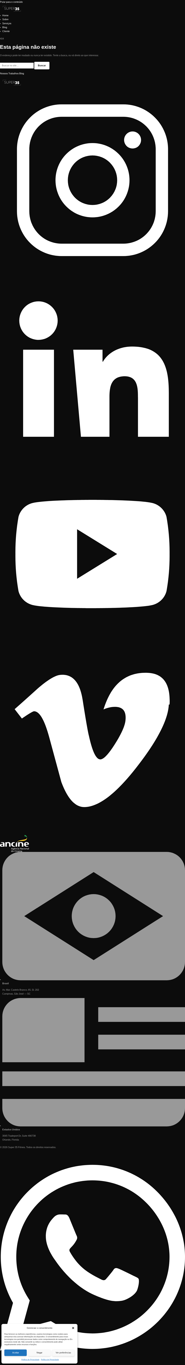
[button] (73, 1328)
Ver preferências (63, 1352)
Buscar (42, 65)
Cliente (6, 31)
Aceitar (15, 1352)
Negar (39, 1352)
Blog (4, 27)
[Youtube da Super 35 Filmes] (92, 646)
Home (5, 15)
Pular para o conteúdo (11, 2)
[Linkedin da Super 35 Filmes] (92, 459)
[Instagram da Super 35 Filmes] (92, 272)
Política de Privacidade (30, 1360)
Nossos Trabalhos (9, 73)
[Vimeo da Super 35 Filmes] (92, 833)
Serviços (6, 23)
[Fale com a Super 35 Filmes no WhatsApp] (92, 1363)
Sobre (5, 19)
